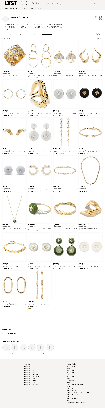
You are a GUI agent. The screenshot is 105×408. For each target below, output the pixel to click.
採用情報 (69, 378)
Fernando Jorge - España (30, 378)
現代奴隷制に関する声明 (73, 394)
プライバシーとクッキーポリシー (75, 384)
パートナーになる (71, 390)
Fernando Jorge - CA (29, 368)
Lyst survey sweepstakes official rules (76, 402)
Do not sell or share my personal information (78, 392)
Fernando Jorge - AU (29, 366)
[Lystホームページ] (11, 3)
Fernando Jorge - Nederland (31, 384)
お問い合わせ (70, 380)
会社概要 (69, 368)
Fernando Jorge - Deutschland (31, 376)
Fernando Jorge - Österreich (31, 374)
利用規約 (69, 382)
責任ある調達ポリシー (72, 398)
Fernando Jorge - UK (29, 370)
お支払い (69, 374)
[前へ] (98, 341)
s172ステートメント (72, 396)
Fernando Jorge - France (30, 380)
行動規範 (69, 400)
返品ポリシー (70, 372)
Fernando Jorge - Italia (29, 382)
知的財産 (69, 386)
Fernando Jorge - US (29, 372)
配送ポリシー (70, 370)
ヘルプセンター (71, 366)
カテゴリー (70, 388)
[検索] (33, 3)
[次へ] (102, 341)
